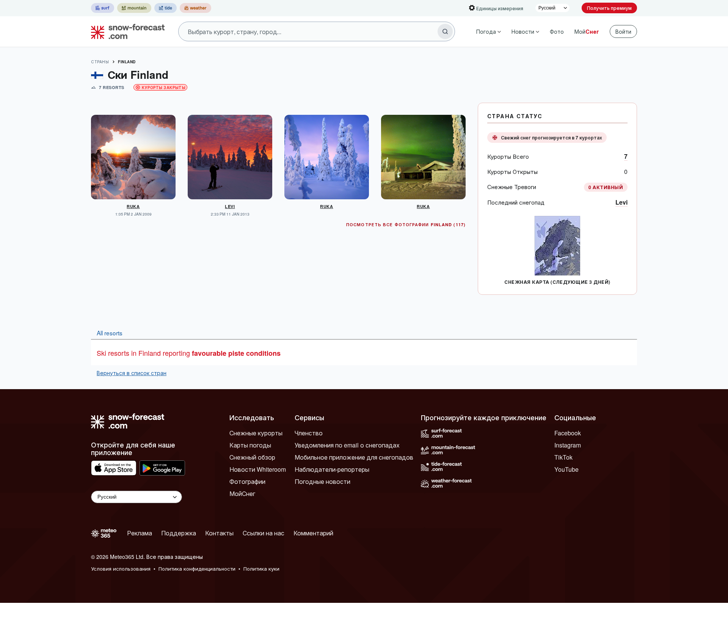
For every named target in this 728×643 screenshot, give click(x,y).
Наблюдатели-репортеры (332, 469)
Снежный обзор (252, 457)
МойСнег (242, 493)
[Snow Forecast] (125, 31)
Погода (486, 31)
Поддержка (178, 533)
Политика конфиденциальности (196, 568)
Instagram (567, 445)
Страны (100, 61)
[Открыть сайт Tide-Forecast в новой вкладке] (165, 8)
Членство (309, 433)
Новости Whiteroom (257, 469)
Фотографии (247, 481)
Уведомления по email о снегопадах (347, 445)
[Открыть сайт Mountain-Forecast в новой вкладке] (134, 8)
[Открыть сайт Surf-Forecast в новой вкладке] (102, 8)
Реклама (139, 533)
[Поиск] (445, 31)
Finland (127, 61)
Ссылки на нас (263, 533)
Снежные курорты (255, 433)
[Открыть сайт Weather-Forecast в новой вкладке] (195, 8)
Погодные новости (322, 481)
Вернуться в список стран (131, 373)
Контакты (219, 533)
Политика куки (261, 568)
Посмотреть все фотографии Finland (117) (406, 224)
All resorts (109, 333)
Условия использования (121, 568)
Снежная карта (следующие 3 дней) (557, 281)
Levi (621, 202)
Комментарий (313, 533)
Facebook (567, 433)
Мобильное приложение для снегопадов (354, 457)
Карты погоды (250, 445)
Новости (522, 31)
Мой (586, 31)
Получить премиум (609, 8)
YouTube (566, 469)
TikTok (563, 457)
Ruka (133, 206)
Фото (557, 31)
